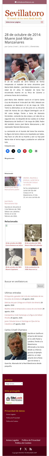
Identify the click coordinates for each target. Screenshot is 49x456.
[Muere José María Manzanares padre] (13, 181)
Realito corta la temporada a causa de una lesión (23, 309)
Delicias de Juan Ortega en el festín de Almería (22, 302)
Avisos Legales (11, 414)
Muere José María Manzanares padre (12, 188)
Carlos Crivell (13, 46)
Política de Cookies (12, 421)
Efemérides (34, 46)
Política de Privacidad (13, 418)
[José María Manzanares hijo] (14, 208)
